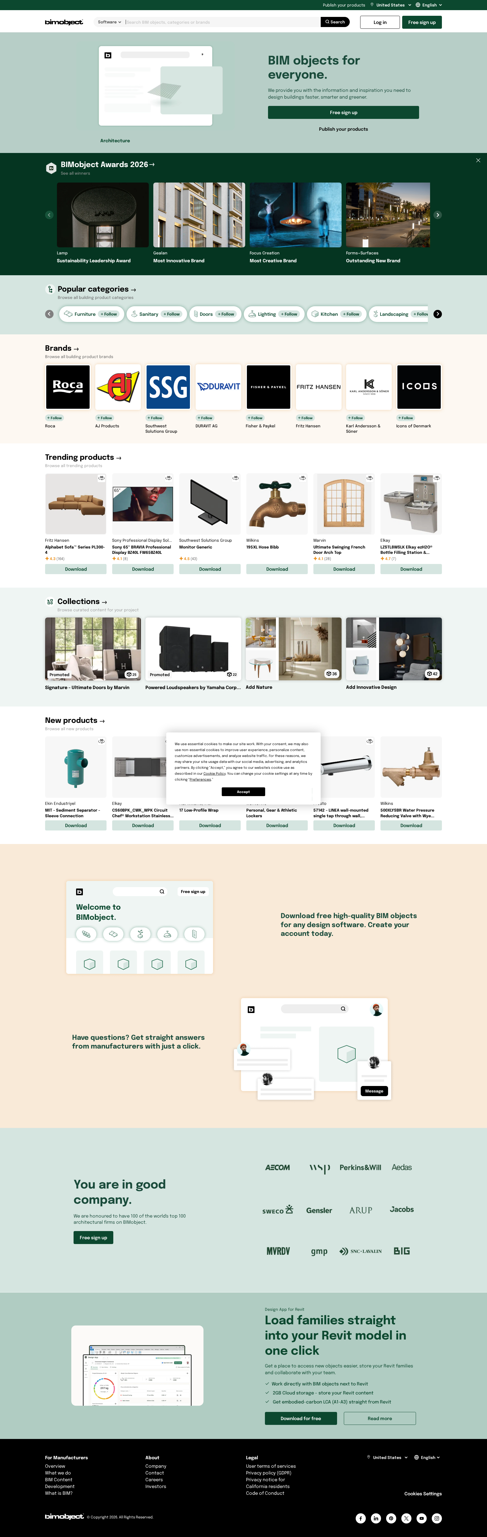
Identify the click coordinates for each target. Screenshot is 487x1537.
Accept (243, 792)
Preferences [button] (200, 779)
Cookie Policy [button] (214, 773)
